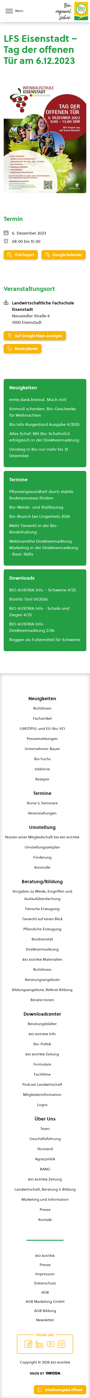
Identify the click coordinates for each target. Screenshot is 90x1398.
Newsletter (45, 1319)
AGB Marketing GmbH (45, 1301)
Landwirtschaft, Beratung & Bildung (45, 1189)
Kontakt (45, 1219)
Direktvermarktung (42, 949)
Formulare (42, 1064)
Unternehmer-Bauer (42, 748)
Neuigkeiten (42, 698)
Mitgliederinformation (42, 1094)
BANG (45, 1169)
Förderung (42, 857)
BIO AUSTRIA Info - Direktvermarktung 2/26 (31, 627)
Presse (45, 1209)
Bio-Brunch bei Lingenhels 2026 (39, 516)
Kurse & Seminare (42, 802)
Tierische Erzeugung (42, 908)
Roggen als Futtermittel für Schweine (44, 639)
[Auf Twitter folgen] (39, 1344)
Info (42, 1033)
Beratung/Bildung (42, 881)
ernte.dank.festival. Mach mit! (38, 399)
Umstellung (42, 827)
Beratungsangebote (42, 979)
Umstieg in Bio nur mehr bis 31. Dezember (39, 452)
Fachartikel (42, 718)
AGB (45, 1292)
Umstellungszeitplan (42, 847)
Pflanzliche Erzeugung (42, 928)
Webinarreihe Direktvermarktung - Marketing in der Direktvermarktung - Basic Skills (43, 547)
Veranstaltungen (42, 813)
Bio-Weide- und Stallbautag (36, 507)
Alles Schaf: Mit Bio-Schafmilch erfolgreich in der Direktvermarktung (44, 437)
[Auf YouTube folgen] (50, 1344)
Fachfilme (42, 1074)
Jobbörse (42, 768)
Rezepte (42, 779)
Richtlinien (42, 708)
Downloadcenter (42, 1014)
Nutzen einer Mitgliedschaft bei (42, 836)
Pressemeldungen (42, 738)
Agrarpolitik (45, 1158)
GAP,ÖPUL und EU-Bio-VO (42, 728)
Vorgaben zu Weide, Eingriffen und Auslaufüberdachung (42, 895)
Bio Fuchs (42, 758)
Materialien (42, 959)
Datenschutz (45, 1283)
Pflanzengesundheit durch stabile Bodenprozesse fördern (41, 495)
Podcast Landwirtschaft (42, 1084)
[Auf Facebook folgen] (28, 1344)
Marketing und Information (45, 1199)
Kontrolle (42, 867)
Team (45, 1128)
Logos (42, 1104)
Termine (42, 793)
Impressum (45, 1273)
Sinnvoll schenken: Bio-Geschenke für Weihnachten (42, 412)
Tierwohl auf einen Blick (42, 918)
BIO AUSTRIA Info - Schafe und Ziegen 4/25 (39, 611)
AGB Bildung (45, 1310)
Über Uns (45, 1119)
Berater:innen (42, 999)
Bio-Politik (42, 1043)
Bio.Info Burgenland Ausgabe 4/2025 (44, 424)
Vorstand (45, 1148)
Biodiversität (42, 939)
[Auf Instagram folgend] (61, 1344)
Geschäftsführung (45, 1138)
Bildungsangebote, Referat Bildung (42, 989)
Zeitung (42, 1054)
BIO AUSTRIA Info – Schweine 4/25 (42, 590)
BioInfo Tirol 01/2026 (28, 599)
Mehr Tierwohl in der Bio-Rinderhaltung (33, 529)
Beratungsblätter (42, 1023)
